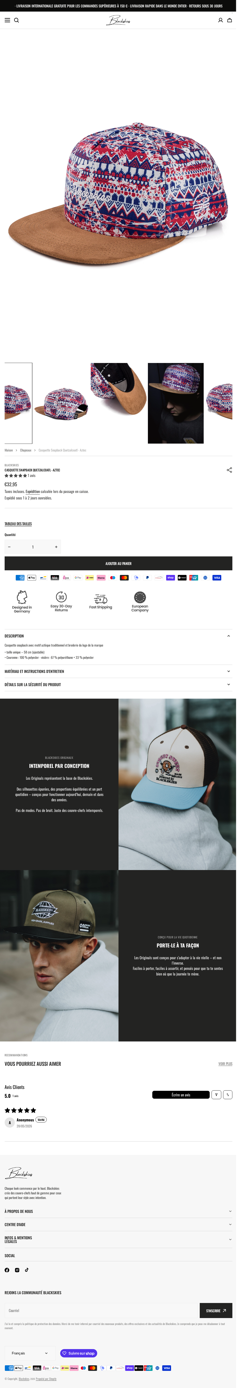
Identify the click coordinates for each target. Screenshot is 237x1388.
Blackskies (24, 1379)
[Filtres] (216, 1094)
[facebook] (7, 1270)
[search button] (16, 20)
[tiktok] (27, 1270)
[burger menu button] (7, 20)
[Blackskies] (118, 20)
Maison (9, 450)
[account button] (220, 20)
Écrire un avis (181, 1095)
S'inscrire (210, 1310)
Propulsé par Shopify (46, 1379)
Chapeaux (25, 450)
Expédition (33, 491)
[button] (229, 470)
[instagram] (17, 1270)
